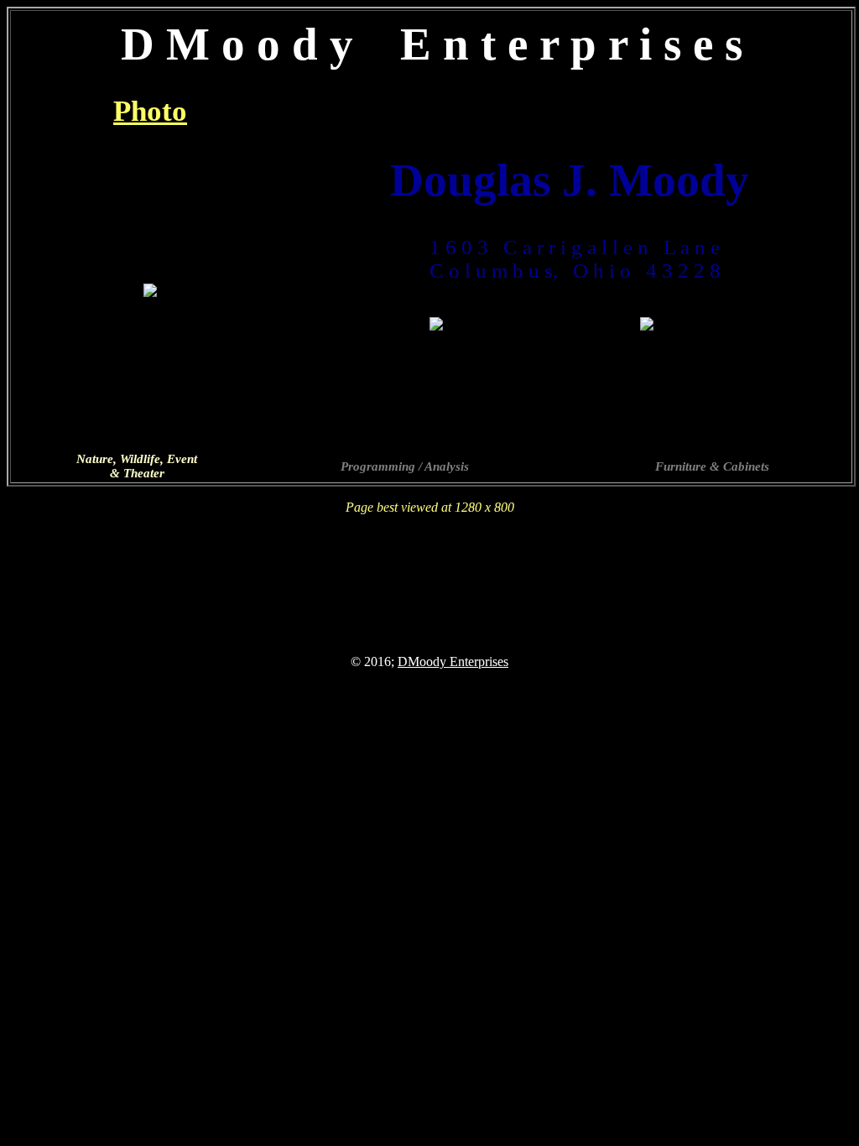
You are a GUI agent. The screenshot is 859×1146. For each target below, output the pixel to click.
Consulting (431, 111)
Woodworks (712, 111)
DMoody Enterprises (453, 661)
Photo (150, 111)
